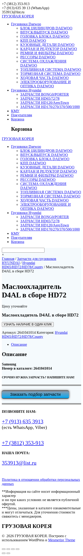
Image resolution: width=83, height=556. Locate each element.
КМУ (15, 111)
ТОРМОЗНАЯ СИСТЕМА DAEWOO (50, 74)
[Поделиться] (13, 549)
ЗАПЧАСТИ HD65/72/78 (39, 98)
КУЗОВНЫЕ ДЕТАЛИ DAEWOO (47, 45)
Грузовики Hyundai (26, 90)
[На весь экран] (8, 549)
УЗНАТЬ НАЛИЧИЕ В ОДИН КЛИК (28, 324)
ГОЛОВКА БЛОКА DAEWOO (44, 36)
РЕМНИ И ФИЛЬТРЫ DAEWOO (47, 53)
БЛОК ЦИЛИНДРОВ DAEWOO (46, 28)
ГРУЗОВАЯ (18, 16)
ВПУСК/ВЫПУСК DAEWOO (44, 32)
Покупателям (21, 115)
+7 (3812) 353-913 (23, 443)
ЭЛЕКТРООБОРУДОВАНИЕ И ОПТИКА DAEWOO (45, 84)
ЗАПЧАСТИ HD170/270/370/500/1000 (50, 107)
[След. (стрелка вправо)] (8, 553)
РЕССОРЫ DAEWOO (38, 57)
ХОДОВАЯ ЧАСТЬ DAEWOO (44, 78)
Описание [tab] (19, 344)
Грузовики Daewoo (26, 24)
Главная (8, 259)
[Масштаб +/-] (4, 549)
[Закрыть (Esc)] (17, 549)
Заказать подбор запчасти (35, 394)
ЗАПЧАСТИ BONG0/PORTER (44, 94)
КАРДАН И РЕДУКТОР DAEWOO (48, 49)
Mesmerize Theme (61, 540)
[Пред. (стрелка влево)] (4, 553)
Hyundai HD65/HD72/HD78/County (22, 265)
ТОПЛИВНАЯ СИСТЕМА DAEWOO (50, 69)
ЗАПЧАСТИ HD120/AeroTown (44, 103)
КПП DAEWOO (33, 41)
